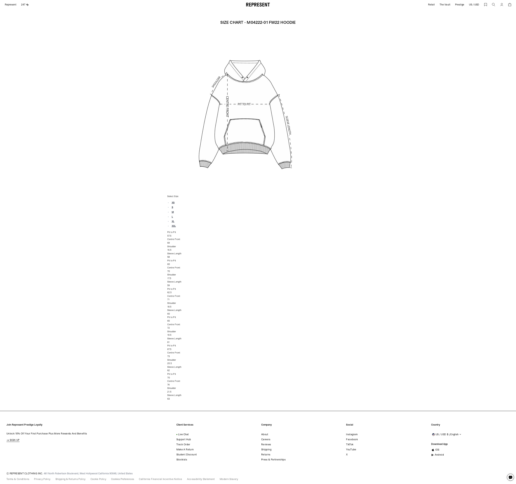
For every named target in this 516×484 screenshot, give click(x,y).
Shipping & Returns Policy (70, 479)
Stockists (181, 459)
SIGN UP (15, 440)
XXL (174, 225)
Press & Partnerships (273, 459)
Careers (265, 439)
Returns (265, 454)
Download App (439, 444)
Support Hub (183, 439)
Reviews (266, 444)
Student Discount (186, 454)
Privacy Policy (42, 479)
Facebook (352, 439)
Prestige (459, 4)
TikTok (349, 444)
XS (173, 202)
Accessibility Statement (201, 479)
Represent (10, 4)
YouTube (351, 449)
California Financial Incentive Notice (160, 479)
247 (23, 4)
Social (349, 424)
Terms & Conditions (17, 479)
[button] (494, 4)
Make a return (185, 449)
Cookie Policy (98, 479)
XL (173, 221)
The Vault (445, 4)
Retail (431, 4)
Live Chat (183, 434)
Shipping (266, 449)
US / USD (474, 4)
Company (266, 424)
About (264, 434)
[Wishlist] (486, 4)
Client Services (184, 424)
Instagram (352, 434)
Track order (183, 444)
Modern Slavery (229, 479)
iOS (437, 449)
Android (439, 454)
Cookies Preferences (122, 479)
